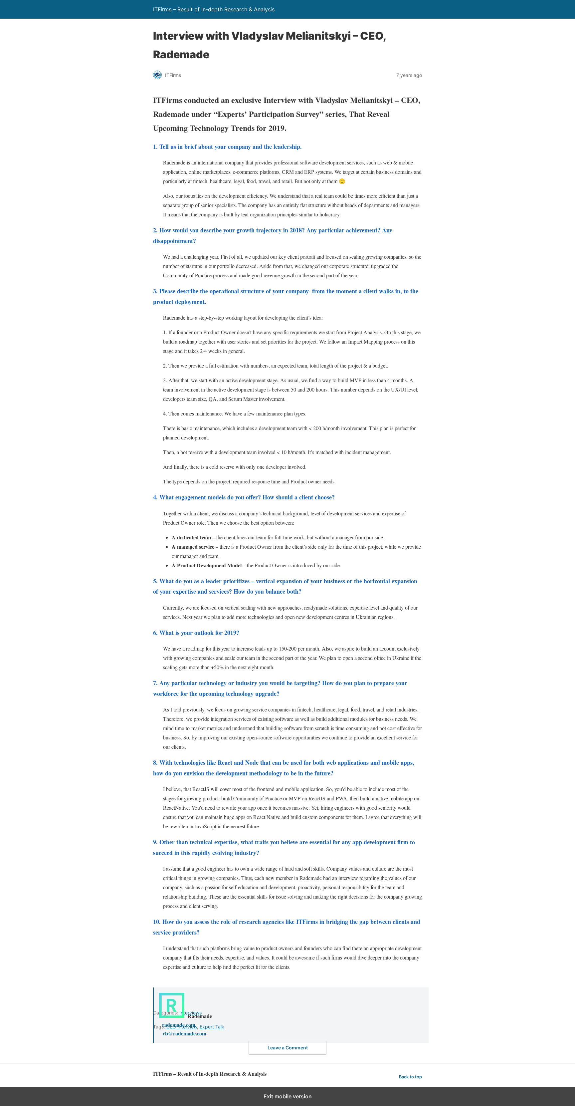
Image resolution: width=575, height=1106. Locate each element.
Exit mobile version (288, 1096)
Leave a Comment (288, 1047)
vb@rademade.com (184, 1033)
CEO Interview (181, 1026)
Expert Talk (212, 1026)
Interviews (190, 1012)
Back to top (410, 1076)
